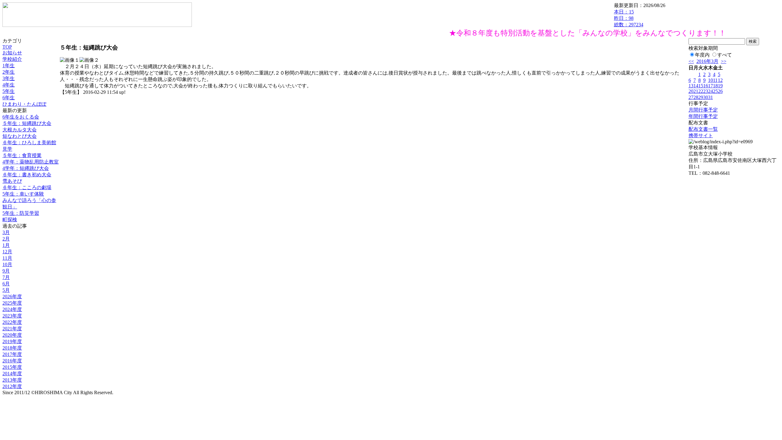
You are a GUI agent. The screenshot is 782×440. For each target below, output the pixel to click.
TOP (7, 47)
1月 (6, 245)
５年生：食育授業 (22, 155)
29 (700, 97)
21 (695, 91)
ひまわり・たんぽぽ (24, 104)
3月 (6, 232)
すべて (724, 54)
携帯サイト (701, 135)
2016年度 (12, 360)
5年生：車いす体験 (23, 193)
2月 (6, 238)
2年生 (8, 72)
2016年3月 (707, 61)
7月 (6, 277)
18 (715, 85)
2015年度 (12, 367)
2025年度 (12, 303)
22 (700, 91)
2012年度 (12, 386)
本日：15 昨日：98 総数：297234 (628, 18)
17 (710, 85)
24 (710, 91)
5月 (6, 290)
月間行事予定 (703, 109)
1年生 (8, 65)
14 (695, 85)
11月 (7, 258)
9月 (6, 270)
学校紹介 (12, 59)
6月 (6, 283)
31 (710, 97)
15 (700, 85)
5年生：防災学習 (20, 213)
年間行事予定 (703, 116)
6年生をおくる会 (20, 116)
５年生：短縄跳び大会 (26, 123)
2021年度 (12, 328)
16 (705, 85)
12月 (7, 251)
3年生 (8, 78)
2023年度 (12, 315)
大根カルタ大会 (19, 129)
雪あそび (12, 181)
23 (705, 91)
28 (695, 97)
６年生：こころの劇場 (26, 187)
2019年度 (12, 341)
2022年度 (12, 322)
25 (715, 91)
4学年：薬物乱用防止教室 (30, 161)
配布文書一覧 (703, 129)
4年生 (8, 84)
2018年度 (12, 347)
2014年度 (12, 373)
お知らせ (12, 52)
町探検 (9, 219)
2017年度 (12, 354)
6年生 (8, 97)
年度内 (702, 54)
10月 (7, 264)
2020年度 (12, 335)
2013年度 (12, 380)
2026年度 (12, 296)
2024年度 (12, 309)
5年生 (8, 91)
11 (715, 80)
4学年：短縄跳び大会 (25, 168)
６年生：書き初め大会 (26, 174)
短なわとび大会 (19, 136)
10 (710, 80)
